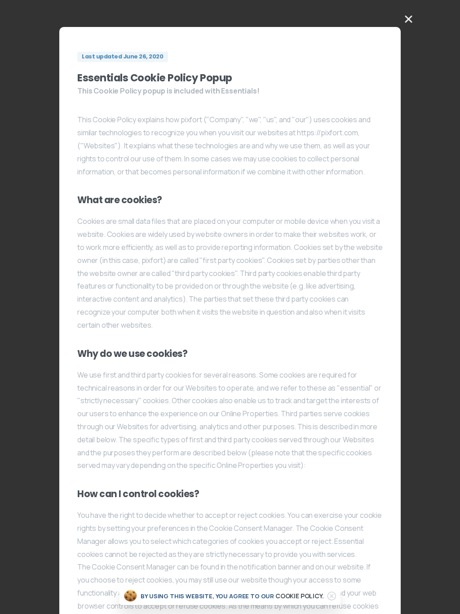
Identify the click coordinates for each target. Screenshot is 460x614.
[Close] (331, 596)
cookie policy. (299, 596)
